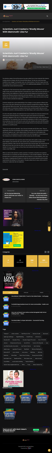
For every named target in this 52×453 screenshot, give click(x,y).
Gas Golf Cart (27, 342)
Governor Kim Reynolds (38, 342)
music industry (16, 352)
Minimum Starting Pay (37, 349)
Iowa (47, 342)
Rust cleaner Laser (28, 358)
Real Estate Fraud (7, 358)
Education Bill (7, 339)
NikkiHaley (32, 352)
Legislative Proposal (17, 349)
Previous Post (10, 190)
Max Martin (26, 349)
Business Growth (36, 333)
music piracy (25, 352)
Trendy (41, 292)
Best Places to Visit (26, 333)
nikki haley (40, 352)
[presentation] (45, 252)
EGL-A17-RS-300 (42, 339)
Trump (28, 364)
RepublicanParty (17, 358)
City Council (45, 333)
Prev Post (39, 67)
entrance (6, 342)
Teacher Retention (29, 361)
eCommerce (38, 336)
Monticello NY (7, 352)
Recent (10, 292)
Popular (26, 292)
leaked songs (7, 349)
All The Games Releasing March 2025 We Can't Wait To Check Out (14, 195)
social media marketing (17, 361)
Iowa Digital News (30, 446)
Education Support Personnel (29, 339)
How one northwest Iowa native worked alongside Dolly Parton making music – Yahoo (28, 313)
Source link (5, 169)
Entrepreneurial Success (15, 342)
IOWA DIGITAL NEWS (18, 179)
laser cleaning (37, 346)
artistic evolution (15, 333)
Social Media (6, 361)
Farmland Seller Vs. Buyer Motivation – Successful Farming (27, 320)
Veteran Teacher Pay (37, 364)
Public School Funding (24, 355)
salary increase (38, 358)
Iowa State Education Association (11, 346)
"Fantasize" (6, 333)
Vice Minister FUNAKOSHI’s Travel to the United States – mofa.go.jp (29, 296)
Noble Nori (6, 355)
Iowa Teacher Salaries (26, 346)
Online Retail (14, 355)
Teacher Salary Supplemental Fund (11, 364)
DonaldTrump (29, 336)
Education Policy (16, 339)
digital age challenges (9, 336)
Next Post (45, 67)
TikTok (23, 364)
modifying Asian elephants (35, 84)
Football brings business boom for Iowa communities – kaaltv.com (30, 304)
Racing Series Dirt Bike (37, 355)
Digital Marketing (20, 336)
